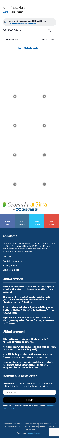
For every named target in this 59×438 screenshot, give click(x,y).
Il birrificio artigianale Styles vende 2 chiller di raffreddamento (25, 340)
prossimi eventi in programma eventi (22, 23)
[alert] (29, 22)
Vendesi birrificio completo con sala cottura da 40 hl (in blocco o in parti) (29, 348)
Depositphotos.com (35, 433)
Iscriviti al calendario (28, 48)
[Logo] (25, 206)
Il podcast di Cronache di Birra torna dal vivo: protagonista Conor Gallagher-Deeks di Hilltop (28, 320)
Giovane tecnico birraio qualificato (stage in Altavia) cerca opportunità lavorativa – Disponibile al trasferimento (29, 365)
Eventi (5, 12)
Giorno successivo (47, 39)
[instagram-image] (15, 96)
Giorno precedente (11, 39)
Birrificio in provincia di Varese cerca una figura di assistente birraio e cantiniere (28, 355)
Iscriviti (51, 215)
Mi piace (7, 215)
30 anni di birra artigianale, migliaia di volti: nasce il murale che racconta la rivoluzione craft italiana (26, 299)
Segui (22, 215)
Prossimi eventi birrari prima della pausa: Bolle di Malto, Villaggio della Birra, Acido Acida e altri (28, 310)
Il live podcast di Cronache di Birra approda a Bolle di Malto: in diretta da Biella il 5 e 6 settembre (29, 289)
